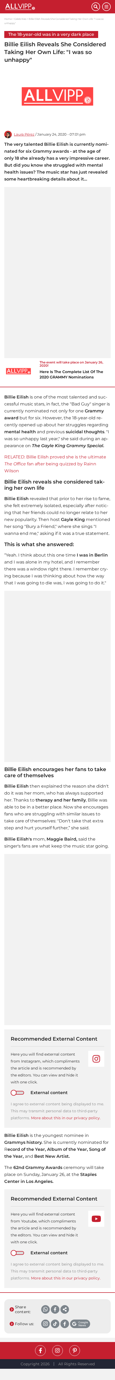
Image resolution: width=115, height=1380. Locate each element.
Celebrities (20, 18)
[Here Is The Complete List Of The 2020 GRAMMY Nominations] (18, 371)
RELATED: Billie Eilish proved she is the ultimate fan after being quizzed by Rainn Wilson (55, 463)
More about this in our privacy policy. (66, 1118)
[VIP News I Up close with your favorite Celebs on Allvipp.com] (47, 7)
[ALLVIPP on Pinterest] (74, 1350)
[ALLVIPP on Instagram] (57, 1350)
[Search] (95, 6)
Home (8, 18)
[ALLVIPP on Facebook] (40, 1350)
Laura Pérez (24, 134)
